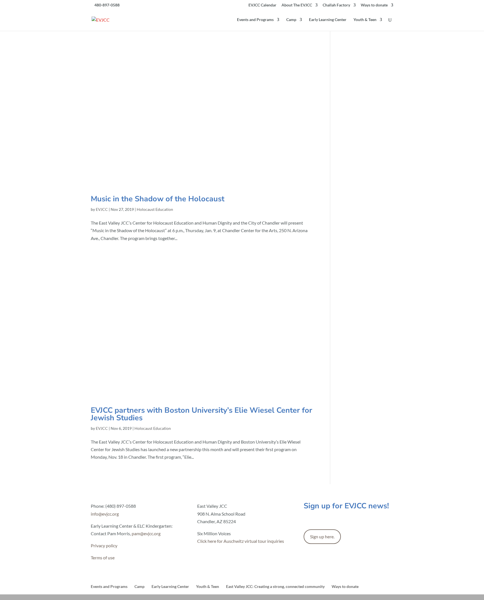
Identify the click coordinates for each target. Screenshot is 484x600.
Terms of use (103, 557)
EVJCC (102, 209)
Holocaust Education (155, 209)
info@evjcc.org (105, 513)
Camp (291, 20)
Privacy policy (104, 545)
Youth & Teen (364, 20)
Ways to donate (374, 5)
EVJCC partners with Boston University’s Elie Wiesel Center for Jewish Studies (201, 414)
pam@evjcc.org (146, 533)
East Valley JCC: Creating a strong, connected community (275, 586)
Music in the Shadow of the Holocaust (157, 199)
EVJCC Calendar (262, 5)
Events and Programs (255, 20)
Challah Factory (336, 5)
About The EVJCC (296, 5)
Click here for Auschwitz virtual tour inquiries (240, 541)
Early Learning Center (327, 20)
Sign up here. (322, 536)
